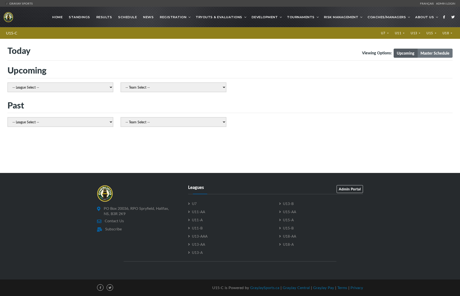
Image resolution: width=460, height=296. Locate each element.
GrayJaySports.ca (264, 287)
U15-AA (289, 211)
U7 (383, 33)
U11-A (197, 219)
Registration (173, 17)
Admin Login (445, 3)
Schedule (127, 17)
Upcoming (405, 53)
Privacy (357, 287)
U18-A (288, 244)
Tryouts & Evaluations (219, 17)
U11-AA (198, 211)
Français (427, 3)
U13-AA (198, 244)
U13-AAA (199, 236)
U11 (398, 33)
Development (265, 17)
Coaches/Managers (387, 17)
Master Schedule (434, 53)
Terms (342, 287)
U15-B (288, 228)
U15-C (11, 33)
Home (57, 17)
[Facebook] (444, 17)
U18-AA (289, 236)
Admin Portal (350, 189)
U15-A (288, 219)
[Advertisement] (230, 151)
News (148, 17)
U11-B (197, 228)
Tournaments (301, 17)
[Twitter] (453, 17)
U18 (446, 33)
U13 (414, 33)
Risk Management (341, 17)
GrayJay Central (296, 287)
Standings (79, 17)
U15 (430, 33)
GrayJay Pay (323, 287)
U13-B (288, 203)
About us (424, 17)
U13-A (197, 252)
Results (104, 17)
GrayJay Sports (21, 3)
